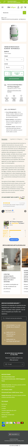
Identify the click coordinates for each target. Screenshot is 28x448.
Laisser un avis (14, 239)
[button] (2, 7)
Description (4, 139)
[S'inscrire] (22, 364)
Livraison (4, 408)
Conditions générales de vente (9, 410)
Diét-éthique (15, 439)
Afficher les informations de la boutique (14, 91)
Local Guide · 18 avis (9, 212)
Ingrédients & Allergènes (16, 139)
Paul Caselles (8, 210)
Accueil (4, 17)
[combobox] (14, 13)
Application (4, 416)
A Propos (4, 406)
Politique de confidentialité (8, 414)
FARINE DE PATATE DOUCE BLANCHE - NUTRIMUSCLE (14, 19)
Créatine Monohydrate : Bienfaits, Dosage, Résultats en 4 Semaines (10, 278)
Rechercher (4, 404)
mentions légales (6, 412)
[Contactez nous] (21, 7)
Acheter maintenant (14, 78)
